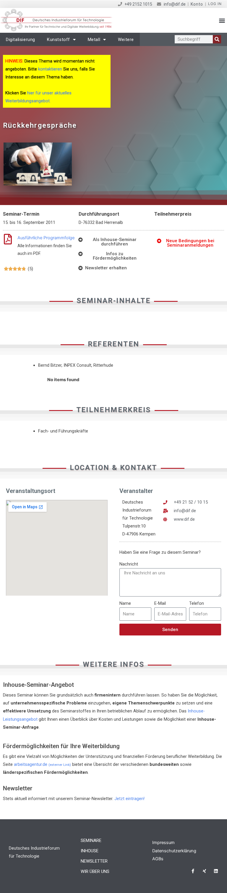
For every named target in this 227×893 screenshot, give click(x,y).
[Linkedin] (216, 871)
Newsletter (94, 861)
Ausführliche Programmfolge (45, 237)
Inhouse (89, 850)
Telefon (196, 603)
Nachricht (128, 564)
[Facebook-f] (193, 871)
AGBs (157, 858)
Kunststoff (58, 39)
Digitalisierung (20, 39)
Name (125, 603)
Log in (215, 3)
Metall (94, 39)
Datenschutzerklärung (174, 850)
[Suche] (217, 39)
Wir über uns (95, 871)
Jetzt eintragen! (129, 798)
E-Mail (160, 603)
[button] (222, 20)
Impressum (163, 842)
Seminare (91, 840)
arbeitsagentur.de (42, 764)
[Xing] (204, 871)
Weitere (126, 39)
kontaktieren (50, 69)
